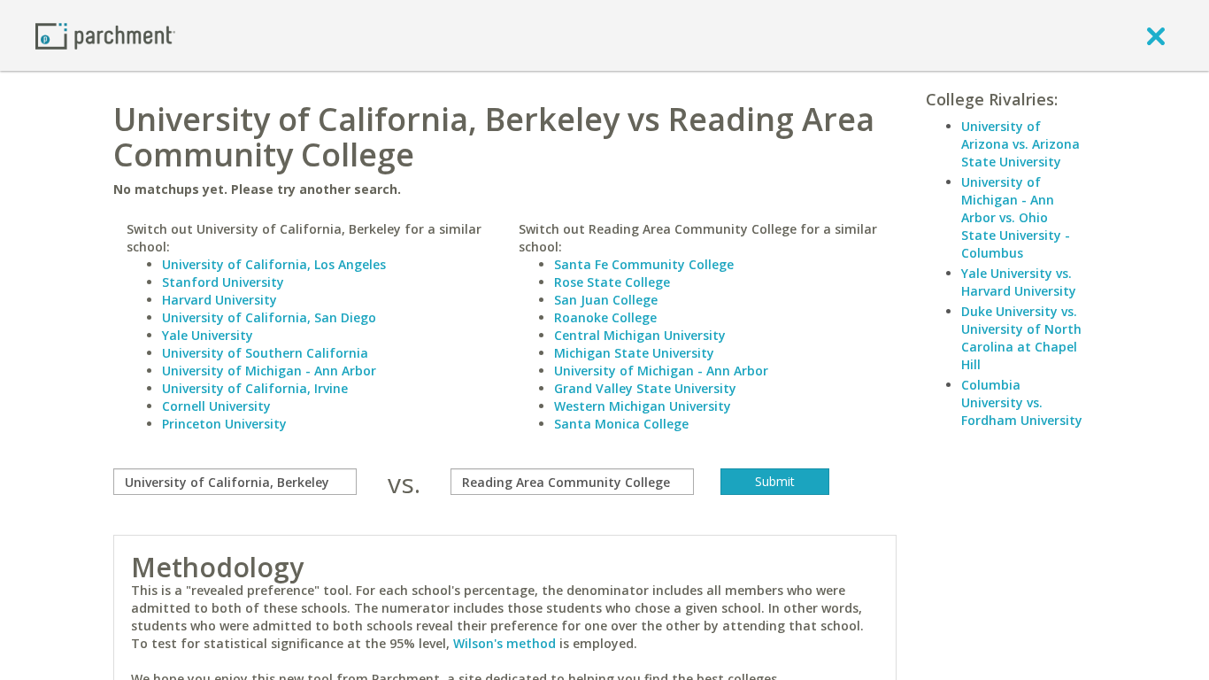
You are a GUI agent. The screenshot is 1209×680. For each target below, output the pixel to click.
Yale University (207, 335)
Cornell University (216, 406)
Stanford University (223, 282)
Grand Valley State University (645, 388)
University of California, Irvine (255, 388)
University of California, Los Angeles (274, 264)
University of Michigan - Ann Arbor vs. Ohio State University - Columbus (1015, 217)
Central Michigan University (640, 335)
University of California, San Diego (269, 317)
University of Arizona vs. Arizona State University (1020, 144)
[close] (1156, 35)
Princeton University (224, 423)
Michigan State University (634, 352)
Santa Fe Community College (644, 264)
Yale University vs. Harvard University (1018, 282)
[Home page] (105, 35)
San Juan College (606, 299)
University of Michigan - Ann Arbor (269, 370)
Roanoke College (605, 317)
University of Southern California (265, 352)
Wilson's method (504, 643)
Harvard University (219, 299)
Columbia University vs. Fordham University (1021, 402)
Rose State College (612, 282)
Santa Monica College (621, 423)
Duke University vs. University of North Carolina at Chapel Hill (1021, 338)
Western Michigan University (642, 406)
